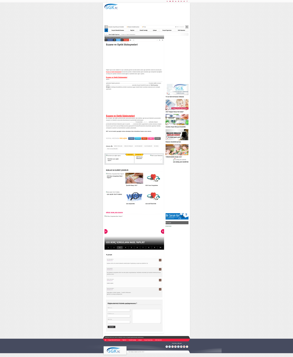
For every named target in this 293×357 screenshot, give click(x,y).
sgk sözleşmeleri (148, 146)
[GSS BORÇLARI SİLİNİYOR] (179, 159)
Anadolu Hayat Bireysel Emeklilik (176, 127)
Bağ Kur (132, 30)
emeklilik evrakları (128, 146)
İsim (110, 307)
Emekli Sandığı (143, 30)
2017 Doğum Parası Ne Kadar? (135, 27)
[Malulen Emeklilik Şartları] (177, 139)
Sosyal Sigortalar (166, 30)
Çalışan (155, 30)
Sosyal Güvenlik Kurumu (118, 30)
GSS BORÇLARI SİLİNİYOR (180, 162)
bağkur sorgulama (118, 146)
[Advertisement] (160, 14)
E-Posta (111, 313)
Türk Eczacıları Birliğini (112, 148)
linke (132, 131)
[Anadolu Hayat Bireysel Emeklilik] (177, 124)
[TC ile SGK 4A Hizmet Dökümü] (177, 94)
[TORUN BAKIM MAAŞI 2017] (177, 155)
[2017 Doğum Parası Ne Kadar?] (177, 109)
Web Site (110, 319)
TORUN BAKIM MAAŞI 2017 (174, 157)
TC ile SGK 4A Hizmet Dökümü (117, 27)
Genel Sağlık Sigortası (114, 34)
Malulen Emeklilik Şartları (173, 142)
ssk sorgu (156, 146)
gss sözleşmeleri (138, 146)
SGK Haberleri (181, 30)
